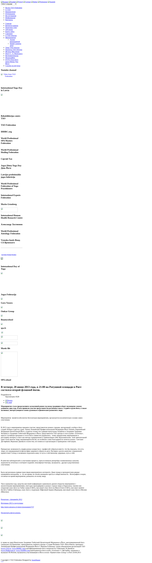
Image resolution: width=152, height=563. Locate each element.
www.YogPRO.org (23, 550)
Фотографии (10, 58)
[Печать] (8, 400)
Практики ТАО (11, 28)
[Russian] (4, 2)
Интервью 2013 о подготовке (12, 503)
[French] (19, 2)
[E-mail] (8, 402)
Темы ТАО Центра (12, 48)
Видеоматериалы (11, 56)
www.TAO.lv (6, 548)
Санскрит (9, 34)
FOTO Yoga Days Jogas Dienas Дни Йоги (11, 62)
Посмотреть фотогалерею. (11, 513)
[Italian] (34, 2)
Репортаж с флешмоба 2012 (11, 499)
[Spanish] (51, 2)
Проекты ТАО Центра (13, 50)
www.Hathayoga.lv (8, 550)
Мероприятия (10, 38)
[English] (12, 2)
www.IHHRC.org (18, 548)
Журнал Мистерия (12, 52)
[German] (27, 2)
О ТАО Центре (11, 36)
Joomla (2, 561)
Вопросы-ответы (11, 26)
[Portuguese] (42, 2)
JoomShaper (36, 560)
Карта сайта (9, 32)
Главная (8, 24)
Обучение (9, 30)
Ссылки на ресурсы (12, 66)
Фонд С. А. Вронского (13, 54)
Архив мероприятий (15, 41)
